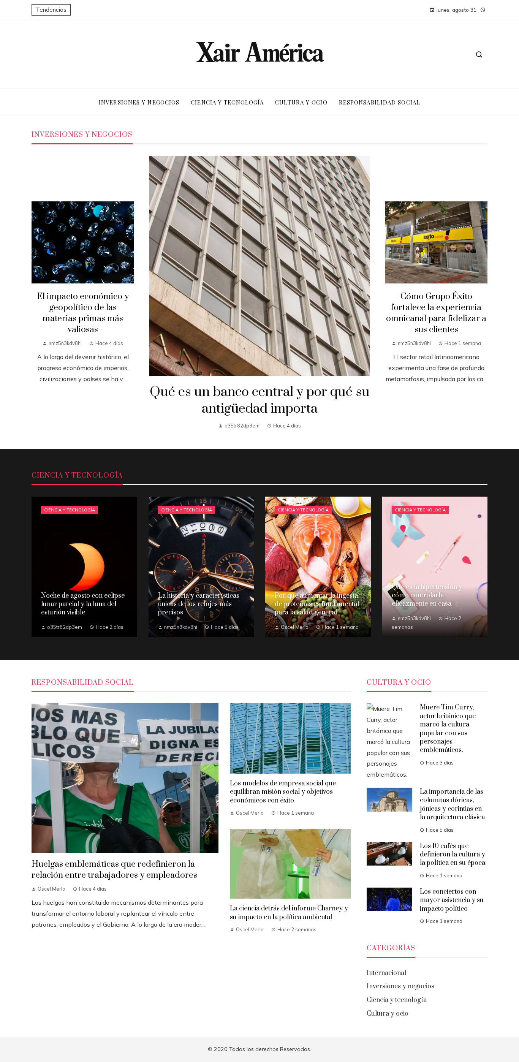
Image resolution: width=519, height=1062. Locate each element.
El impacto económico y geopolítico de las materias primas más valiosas (83, 313)
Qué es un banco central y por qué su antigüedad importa (260, 401)
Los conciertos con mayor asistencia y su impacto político (452, 900)
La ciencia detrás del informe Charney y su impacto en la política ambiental (289, 912)
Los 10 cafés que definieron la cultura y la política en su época (452, 854)
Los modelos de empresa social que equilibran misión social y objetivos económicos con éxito (283, 792)
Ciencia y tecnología (69, 510)
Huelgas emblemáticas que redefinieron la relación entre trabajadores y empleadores (114, 870)
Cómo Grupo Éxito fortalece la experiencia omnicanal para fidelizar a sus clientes (436, 313)
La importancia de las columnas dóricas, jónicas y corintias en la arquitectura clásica (452, 804)
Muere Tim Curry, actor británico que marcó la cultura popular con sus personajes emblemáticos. (448, 728)
